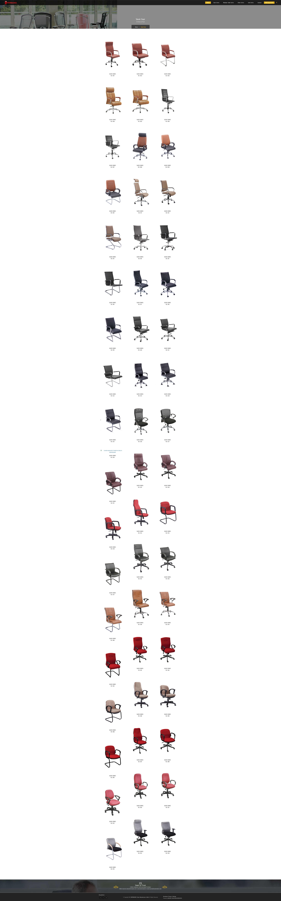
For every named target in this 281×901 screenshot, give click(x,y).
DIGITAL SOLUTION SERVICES (175, 898)
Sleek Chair (143, 27)
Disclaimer (165, 896)
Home (136, 27)
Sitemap (174, 896)
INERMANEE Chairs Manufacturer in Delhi (140, 897)
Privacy (170, 896)
